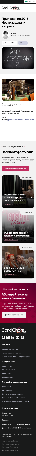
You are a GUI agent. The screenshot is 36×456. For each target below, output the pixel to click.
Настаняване (7, 390)
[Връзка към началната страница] (11, 8)
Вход (21, 2)
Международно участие (11, 353)
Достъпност (6, 387)
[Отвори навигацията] (32, 8)
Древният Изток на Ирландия (13, 398)
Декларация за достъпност (10, 450)
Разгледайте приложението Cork (15, 402)
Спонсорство (7, 366)
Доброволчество (8, 377)
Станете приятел (8, 370)
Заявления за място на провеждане (16, 357)
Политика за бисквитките (10, 447)
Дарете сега (6, 373)
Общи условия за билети (10, 441)
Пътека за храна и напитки (12, 394)
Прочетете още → (11, 204)
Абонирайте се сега (15, 315)
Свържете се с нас (7, 2)
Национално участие (10, 349)
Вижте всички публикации (15, 168)
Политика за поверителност (11, 444)
